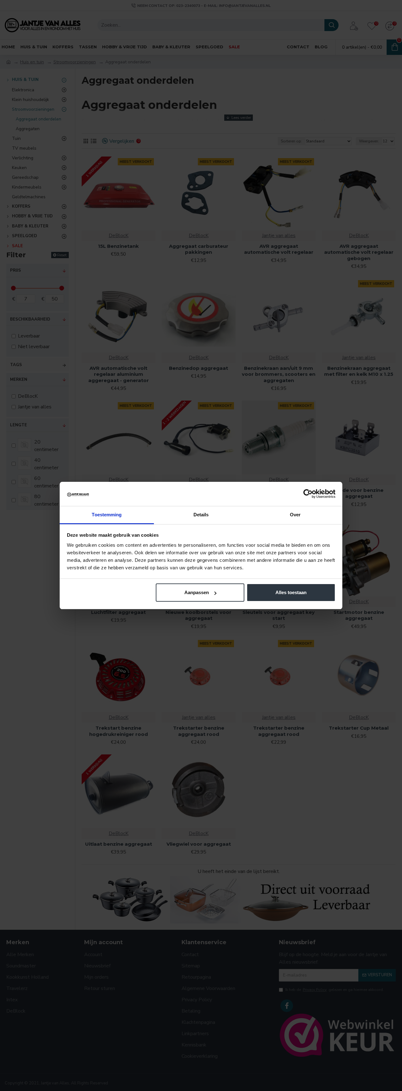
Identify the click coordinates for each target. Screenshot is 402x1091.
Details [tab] (201, 514)
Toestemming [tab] (107, 514)
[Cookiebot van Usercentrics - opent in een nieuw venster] (307, 493)
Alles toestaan (291, 592)
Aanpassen (196, 592)
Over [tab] (295, 514)
